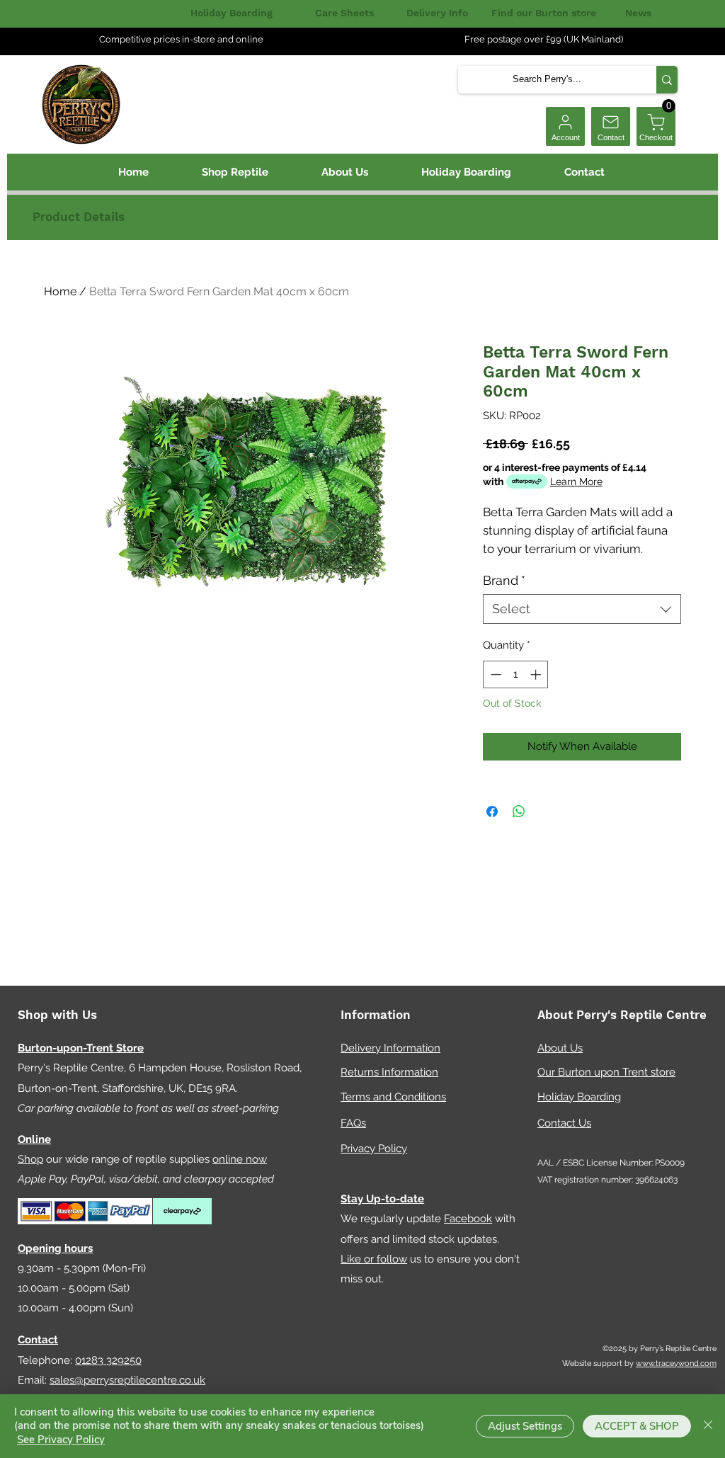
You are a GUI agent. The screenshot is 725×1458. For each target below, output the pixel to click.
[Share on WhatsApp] (518, 811)
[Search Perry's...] (667, 79)
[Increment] (537, 674)
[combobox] (582, 608)
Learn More (576, 481)
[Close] (708, 1426)
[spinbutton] (515, 674)
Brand (504, 580)
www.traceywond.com (676, 1363)
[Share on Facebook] (492, 811)
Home (60, 291)
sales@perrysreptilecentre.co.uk (127, 1380)
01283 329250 (108, 1360)
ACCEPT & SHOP (637, 1426)
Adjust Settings (525, 1426)
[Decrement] (494, 674)
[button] (668, 106)
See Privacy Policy (61, 1440)
